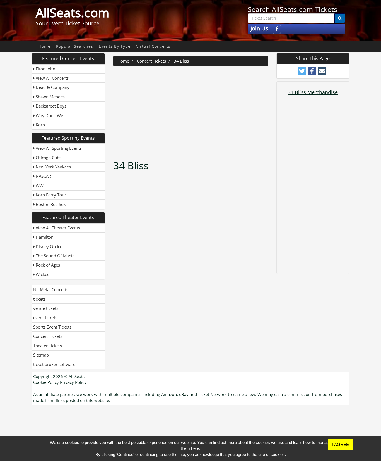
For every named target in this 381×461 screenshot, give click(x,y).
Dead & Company (52, 87)
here (195, 448)
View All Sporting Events (58, 148)
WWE (40, 185)
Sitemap (41, 355)
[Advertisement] (191, 111)
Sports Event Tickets (52, 327)
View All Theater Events (57, 228)
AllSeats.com (73, 13)
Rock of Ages (47, 265)
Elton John (45, 69)
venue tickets (45, 308)
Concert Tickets (47, 336)
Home (44, 46)
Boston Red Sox (50, 204)
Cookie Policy (46, 382)
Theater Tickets (47, 345)
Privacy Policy (73, 382)
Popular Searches (74, 46)
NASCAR (43, 176)
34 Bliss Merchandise (313, 92)
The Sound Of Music (54, 255)
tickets (39, 299)
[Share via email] (322, 71)
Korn (40, 124)
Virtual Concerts (153, 46)
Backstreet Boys (50, 106)
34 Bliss (181, 61)
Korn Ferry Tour (50, 195)
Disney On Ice (48, 246)
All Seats (77, 376)
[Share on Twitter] (302, 71)
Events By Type (115, 46)
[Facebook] (277, 29)
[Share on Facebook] (312, 71)
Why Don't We (49, 115)
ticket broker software (54, 364)
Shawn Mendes (50, 96)
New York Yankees (53, 167)
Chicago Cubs (48, 157)
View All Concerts (52, 78)
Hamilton (44, 237)
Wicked (42, 274)
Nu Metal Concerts (50, 289)
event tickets (45, 317)
